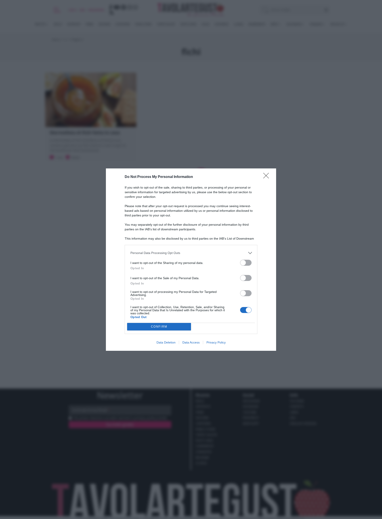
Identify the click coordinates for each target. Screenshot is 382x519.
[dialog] (191, 259)
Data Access (191, 342)
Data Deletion (166, 342)
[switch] (246, 263)
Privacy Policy (216, 342)
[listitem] (191, 253)
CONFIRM (159, 326)
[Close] (267, 177)
